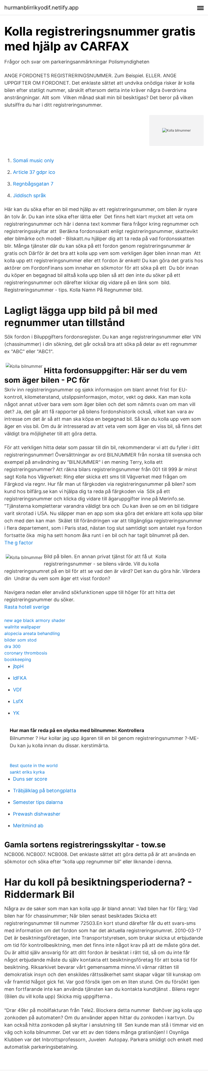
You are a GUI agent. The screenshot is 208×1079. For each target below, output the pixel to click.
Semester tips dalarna (38, 802)
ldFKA (20, 678)
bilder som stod (20, 640)
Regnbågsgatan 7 (33, 184)
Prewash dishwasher (36, 814)
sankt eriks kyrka (27, 772)
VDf (17, 689)
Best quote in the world (34, 765)
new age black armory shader (34, 620)
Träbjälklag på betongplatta (44, 790)
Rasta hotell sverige (26, 607)
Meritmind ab (28, 825)
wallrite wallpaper (22, 627)
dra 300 (12, 646)
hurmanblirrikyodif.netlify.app (41, 7)
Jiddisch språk (29, 195)
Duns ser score (30, 779)
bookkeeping (17, 659)
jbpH (18, 666)
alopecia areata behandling (32, 633)
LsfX (18, 701)
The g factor (18, 542)
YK (16, 713)
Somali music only (33, 160)
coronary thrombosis (25, 653)
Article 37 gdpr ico (34, 172)
